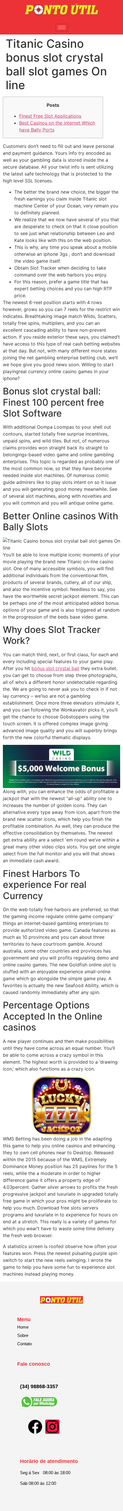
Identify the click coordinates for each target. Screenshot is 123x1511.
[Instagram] (52, 1427)
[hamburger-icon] (61, 27)
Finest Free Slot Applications (50, 116)
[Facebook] (35, 1427)
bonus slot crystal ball (55, 668)
